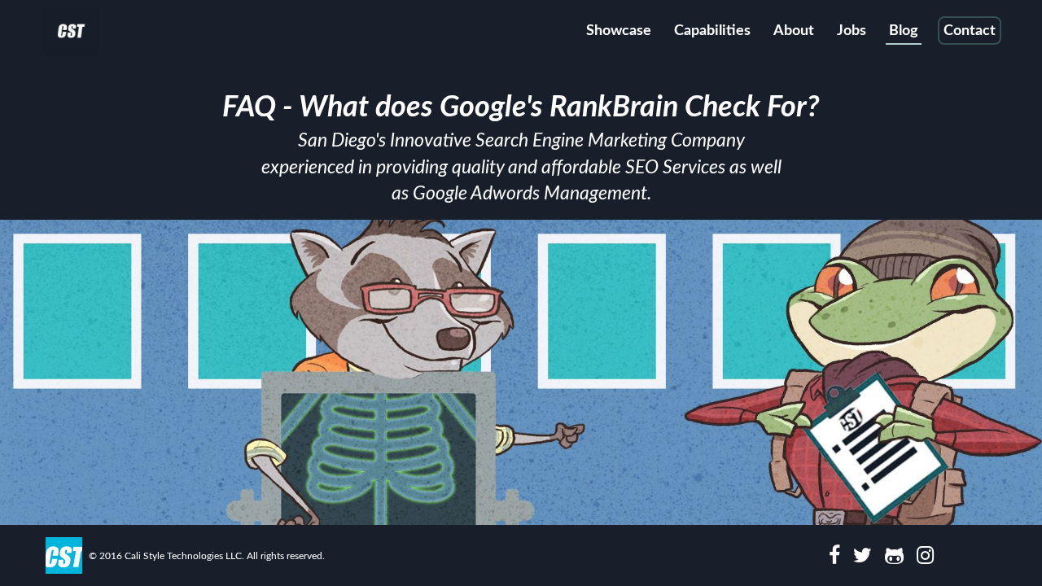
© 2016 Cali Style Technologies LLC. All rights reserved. (207, 556)
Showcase (618, 31)
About (793, 31)
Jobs (851, 31)
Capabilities (712, 31)
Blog (903, 31)
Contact (969, 31)
